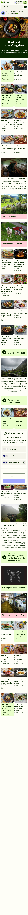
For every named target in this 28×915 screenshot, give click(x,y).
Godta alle (14, 481)
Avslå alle (14, 471)
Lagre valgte (14, 476)
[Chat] (25, 7)
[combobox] (12, 7)
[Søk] (2, 7)
